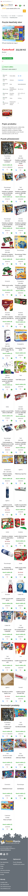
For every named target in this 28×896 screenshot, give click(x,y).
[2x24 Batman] (16, 798)
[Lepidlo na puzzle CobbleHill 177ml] (16, 608)
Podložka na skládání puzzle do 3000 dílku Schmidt (20, 224)
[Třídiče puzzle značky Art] (3, 295)
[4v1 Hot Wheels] (3, 767)
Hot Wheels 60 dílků (20, 726)
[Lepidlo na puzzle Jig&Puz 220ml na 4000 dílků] (3, 515)
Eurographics (20, 281)
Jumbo (20, 156)
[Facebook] (1, 854)
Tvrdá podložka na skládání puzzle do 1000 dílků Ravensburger (7, 444)
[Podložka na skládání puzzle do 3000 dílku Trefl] (16, 202)
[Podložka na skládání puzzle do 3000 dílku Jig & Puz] (3, 358)
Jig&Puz (7, 344)
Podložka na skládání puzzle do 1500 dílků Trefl (20, 444)
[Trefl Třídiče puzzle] (16, 389)
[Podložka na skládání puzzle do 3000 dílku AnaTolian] (16, 327)
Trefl (21, 187)
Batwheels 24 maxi (7, 788)
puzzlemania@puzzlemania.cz (7, 848)
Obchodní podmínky (5, 870)
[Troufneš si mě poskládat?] (3, 170)
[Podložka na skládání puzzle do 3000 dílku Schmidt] (16, 233)
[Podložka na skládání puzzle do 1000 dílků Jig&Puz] (3, 390)
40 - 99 (19, 76)
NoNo (7, 406)
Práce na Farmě (7, 819)
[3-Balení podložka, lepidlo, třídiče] (3, 483)
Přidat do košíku (7, 58)
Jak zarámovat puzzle (5, 886)
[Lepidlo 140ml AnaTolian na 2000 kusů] (16, 546)
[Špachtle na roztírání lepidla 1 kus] (3, 701)
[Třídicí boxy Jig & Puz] (16, 483)
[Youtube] (4, 854)
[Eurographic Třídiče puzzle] (16, 358)
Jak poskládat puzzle (5, 888)
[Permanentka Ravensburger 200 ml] (3, 577)
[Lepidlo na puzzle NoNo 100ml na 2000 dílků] (3, 421)
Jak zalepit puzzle (4, 884)
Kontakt (2, 874)
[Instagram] (7, 854)
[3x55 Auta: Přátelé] (16, 767)
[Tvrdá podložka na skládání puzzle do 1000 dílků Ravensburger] (3, 452)
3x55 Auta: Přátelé (20, 757)
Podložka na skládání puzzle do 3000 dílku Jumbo (20, 162)
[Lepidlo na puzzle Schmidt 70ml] (16, 701)
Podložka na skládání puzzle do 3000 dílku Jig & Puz (7, 350)
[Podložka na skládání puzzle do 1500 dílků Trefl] (16, 452)
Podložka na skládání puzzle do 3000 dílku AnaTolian (20, 318)
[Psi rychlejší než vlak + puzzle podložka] (16, 639)
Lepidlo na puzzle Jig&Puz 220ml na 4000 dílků (7, 506)
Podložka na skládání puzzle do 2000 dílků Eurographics (20, 287)
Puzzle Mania (4, 15)
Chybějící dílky (3, 882)
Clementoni (7, 784)
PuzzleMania (7, 156)
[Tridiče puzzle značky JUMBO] (16, 577)
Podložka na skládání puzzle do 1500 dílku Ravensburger (7, 224)
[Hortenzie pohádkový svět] (3, 670)
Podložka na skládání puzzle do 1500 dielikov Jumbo (7, 538)
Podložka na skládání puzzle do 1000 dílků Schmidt (20, 412)
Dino (20, 500)
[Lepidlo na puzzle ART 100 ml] (3, 608)
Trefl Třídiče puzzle (20, 379)
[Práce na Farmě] (3, 829)
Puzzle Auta (5, 17)
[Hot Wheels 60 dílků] (16, 736)
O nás (1, 868)
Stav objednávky (4, 862)
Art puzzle (7, 250)
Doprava (2, 864)
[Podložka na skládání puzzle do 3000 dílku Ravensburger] (3, 202)
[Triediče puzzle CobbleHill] (3, 639)
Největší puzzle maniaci (19, 864)
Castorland (20, 15)
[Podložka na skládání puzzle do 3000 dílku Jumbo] (16, 170)
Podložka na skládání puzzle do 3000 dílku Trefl (20, 193)
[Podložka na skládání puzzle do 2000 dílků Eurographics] (16, 295)
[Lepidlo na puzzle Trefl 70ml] (16, 670)
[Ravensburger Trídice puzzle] (16, 264)
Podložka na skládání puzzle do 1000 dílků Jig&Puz (7, 381)
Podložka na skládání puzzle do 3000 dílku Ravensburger (7, 193)
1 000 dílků (7, 158)
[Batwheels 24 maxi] (3, 798)
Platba (1, 866)
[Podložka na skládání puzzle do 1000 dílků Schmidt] (16, 421)
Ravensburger (7, 187)
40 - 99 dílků (12, 15)
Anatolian (20, 312)
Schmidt (21, 218)
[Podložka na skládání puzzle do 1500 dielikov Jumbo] (3, 546)
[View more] (20, 149)
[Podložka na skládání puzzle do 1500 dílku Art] (3, 326)
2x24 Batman (20, 788)
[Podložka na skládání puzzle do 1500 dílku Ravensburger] (3, 233)
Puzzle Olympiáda (4, 872)
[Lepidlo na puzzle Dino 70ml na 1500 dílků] (16, 514)
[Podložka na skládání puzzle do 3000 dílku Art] (3, 264)
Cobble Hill (20, 594)
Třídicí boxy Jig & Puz (20, 473)
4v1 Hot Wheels (7, 757)
